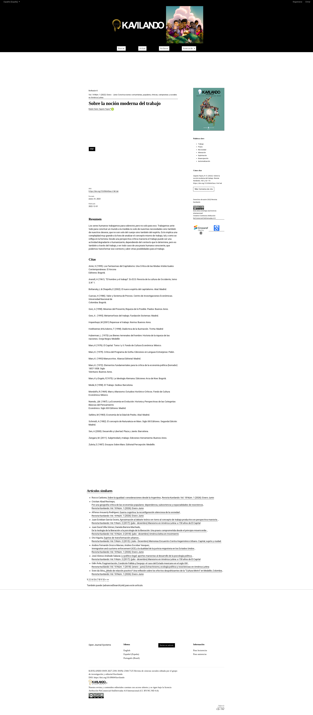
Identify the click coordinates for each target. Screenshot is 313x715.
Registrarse (297, 2)
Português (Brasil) (131, 658)
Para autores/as (200, 654)
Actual (142, 48)
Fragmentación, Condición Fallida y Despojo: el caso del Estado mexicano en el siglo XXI (145, 563)
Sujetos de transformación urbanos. (121, 537)
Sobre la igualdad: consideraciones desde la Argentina (134, 497)
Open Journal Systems (100, 645)
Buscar (121, 48)
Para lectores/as (200, 650)
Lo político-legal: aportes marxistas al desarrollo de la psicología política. (156, 556)
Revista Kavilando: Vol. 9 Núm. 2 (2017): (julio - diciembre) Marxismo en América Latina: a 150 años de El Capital (146, 523)
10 (103, 579)
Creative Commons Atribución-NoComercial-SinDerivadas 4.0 (204, 217)
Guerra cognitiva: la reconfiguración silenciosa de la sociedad (150, 512)
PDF (92, 149)
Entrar (308, 2)
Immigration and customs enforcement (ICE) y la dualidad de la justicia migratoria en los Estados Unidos (143, 548)
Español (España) (131, 654)
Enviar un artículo (166, 645)
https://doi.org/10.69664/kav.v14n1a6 (103, 191)
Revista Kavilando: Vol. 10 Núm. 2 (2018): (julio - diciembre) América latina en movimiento (135, 534)
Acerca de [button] (188, 48)
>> (108, 579)
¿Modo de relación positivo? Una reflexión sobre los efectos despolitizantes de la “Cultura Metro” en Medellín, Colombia (164, 570)
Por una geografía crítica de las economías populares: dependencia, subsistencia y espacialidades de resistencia (147, 505)
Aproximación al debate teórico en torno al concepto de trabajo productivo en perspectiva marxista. (169, 519)
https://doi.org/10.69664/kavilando (109, 677)
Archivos (164, 48)
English (126, 650)
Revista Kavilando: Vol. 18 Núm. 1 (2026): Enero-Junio (188, 497)
